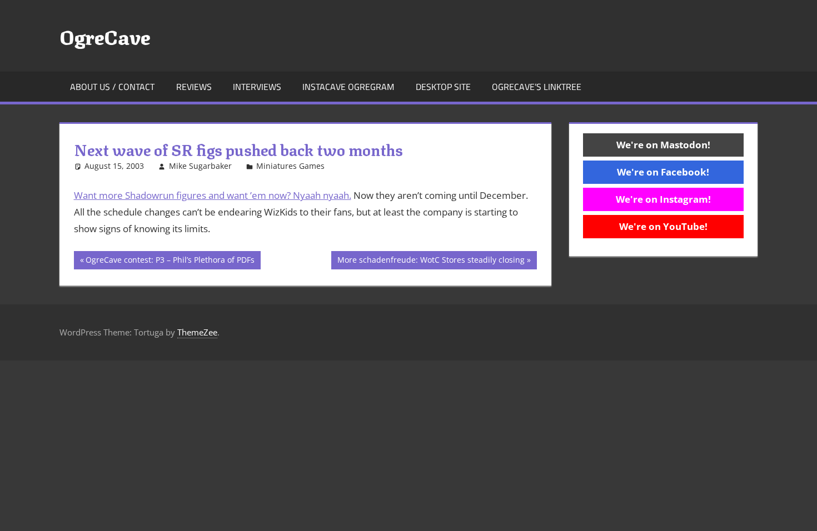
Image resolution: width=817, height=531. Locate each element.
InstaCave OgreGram (348, 86)
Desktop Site (443, 86)
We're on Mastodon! (663, 144)
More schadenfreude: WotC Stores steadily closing (431, 261)
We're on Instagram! (663, 199)
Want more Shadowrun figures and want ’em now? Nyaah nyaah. (212, 195)
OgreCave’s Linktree (536, 86)
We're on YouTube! (663, 226)
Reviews (194, 86)
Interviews (257, 86)
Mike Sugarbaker (200, 166)
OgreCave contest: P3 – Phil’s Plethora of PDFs (170, 261)
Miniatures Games (290, 166)
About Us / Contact (112, 86)
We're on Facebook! (663, 172)
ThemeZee (197, 332)
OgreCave (104, 35)
